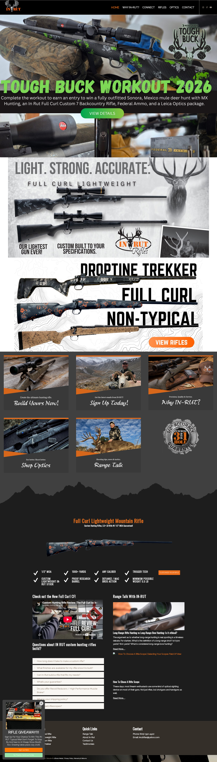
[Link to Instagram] (203, 7)
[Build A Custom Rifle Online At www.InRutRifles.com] (36, 382)
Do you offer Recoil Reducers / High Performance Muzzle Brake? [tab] (67, 690)
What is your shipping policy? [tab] (52, 699)
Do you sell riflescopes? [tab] (49, 706)
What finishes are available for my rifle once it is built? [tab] (65, 668)
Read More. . (119, 649)
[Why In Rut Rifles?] (180, 382)
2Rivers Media (58, 758)
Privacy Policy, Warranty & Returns (75, 758)
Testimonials (88, 744)
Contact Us (88, 740)
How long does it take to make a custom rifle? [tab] (61, 661)
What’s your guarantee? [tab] (49, 681)
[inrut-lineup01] (108, 305)
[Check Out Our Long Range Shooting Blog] (108, 445)
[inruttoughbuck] (108, 86)
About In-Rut (89, 737)
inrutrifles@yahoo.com (149, 737)
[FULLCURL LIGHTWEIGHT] (108, 207)
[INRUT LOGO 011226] (13, 7)
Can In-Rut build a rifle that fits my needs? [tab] (58, 675)
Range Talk (88, 734)
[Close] (41, 703)
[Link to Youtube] (211, 7)
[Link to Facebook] (207, 7)
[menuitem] (115, 7)
